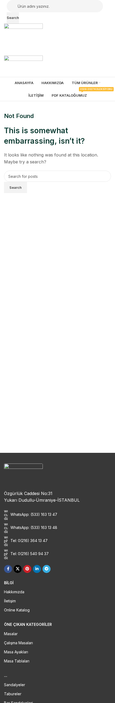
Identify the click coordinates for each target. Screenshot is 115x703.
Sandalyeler (14, 684)
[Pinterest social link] (27, 569)
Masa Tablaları (16, 661)
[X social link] (18, 569)
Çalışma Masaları (18, 643)
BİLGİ (9, 582)
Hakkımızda (14, 592)
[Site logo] (23, 33)
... (5, 675)
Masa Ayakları (16, 652)
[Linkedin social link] (37, 569)
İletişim (10, 601)
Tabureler (12, 694)
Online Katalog (17, 610)
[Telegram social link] (47, 569)
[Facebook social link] (8, 569)
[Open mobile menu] (57, 50)
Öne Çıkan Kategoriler (28, 624)
